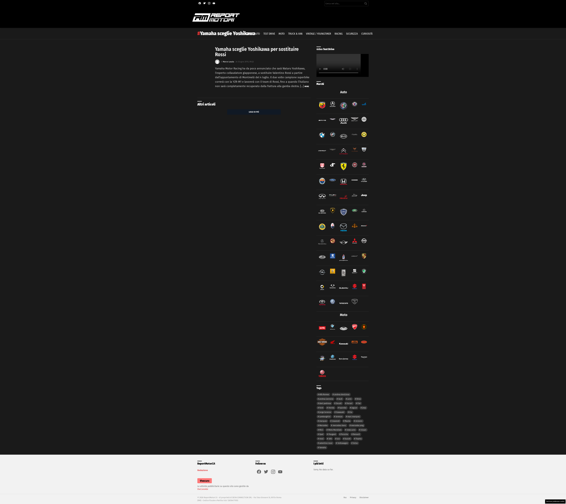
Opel (321, 434)
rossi (321, 439)
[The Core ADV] (204, 483)
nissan (363, 430)
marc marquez (353, 416)
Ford (321, 408)
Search (366, 4)
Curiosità (366, 33)
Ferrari (349, 403)
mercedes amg (357, 425)
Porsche (344, 434)
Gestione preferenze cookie (555, 501)
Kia (350, 412)
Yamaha (322, 447)
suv (338, 439)
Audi (340, 399)
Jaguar (354, 408)
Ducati (339, 403)
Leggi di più (254, 112)
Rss (345, 497)
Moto (282, 33)
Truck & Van (295, 33)
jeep (364, 408)
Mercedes (323, 425)
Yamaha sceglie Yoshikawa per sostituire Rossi (257, 51)
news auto (351, 430)
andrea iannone (326, 399)
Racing (339, 33)
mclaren (358, 421)
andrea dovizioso (341, 394)
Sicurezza (352, 33)
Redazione (202, 470)
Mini (321, 430)
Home (247, 33)
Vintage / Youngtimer (318, 33)
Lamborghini (324, 416)
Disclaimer (364, 497)
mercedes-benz (339, 425)
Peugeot (332, 434)
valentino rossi (325, 443)
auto (349, 399)
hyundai (343, 408)
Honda (331, 408)
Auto (257, 33)
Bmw (359, 399)
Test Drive (269, 33)
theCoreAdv (202, 489)
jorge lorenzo (325, 412)
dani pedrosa (325, 403)
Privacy (353, 497)
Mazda (347, 421)
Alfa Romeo (324, 394)
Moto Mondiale (335, 430)
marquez (323, 421)
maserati (336, 421)
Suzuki (348, 439)
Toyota (359, 439)
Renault (356, 434)
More (307, 86)
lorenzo (339, 416)
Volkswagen (343, 443)
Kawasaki (340, 412)
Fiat (359, 403)
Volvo (355, 443)
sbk (330, 439)
